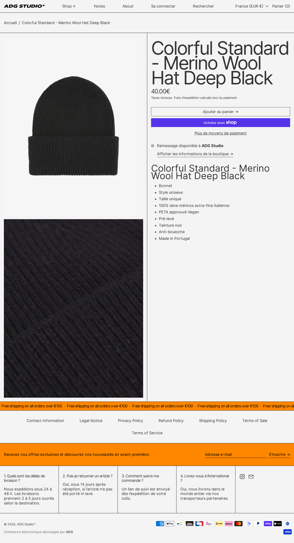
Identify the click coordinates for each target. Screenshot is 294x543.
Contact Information (45, 420)
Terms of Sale (254, 420)
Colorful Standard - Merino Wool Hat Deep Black (66, 22)
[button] (203, 6)
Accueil (10, 22)
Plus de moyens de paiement (221, 133)
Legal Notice (91, 420)
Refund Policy (171, 420)
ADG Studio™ (26, 524)
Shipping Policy (213, 420)
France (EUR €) (250, 6)
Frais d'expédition (186, 97)
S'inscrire (277, 454)
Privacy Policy (130, 420)
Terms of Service (147, 433)
